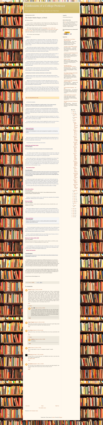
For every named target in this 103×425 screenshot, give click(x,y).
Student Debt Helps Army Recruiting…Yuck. (75, 186)
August (74, 193)
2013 (73, 216)
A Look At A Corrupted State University (71, 52)
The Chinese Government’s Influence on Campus (70, 102)
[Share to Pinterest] (41, 282)
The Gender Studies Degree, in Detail (75, 144)
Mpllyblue (33, 339)
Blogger (60, 417)
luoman (53, 417)
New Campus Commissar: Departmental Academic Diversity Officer (70, 73)
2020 (73, 111)
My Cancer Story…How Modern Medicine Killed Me (69, 40)
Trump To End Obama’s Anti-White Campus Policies (75, 156)
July (74, 194)
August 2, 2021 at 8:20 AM (38, 354)
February (75, 202)
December (75, 114)
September (75, 190)
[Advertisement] (42, 396)
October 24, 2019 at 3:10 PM (40, 339)
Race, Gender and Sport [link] (30, 167)
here (65, 21)
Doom (32, 308)
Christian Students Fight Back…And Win (70, 88)
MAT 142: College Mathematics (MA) (32, 97)
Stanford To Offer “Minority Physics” (75, 181)
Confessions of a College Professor (45, 5)
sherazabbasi (30, 363)
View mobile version (42, 407)
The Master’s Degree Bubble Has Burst (70, 46)
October (74, 120)
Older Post (57, 405)
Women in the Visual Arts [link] (30, 250)
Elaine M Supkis (31, 322)
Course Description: (30, 129)
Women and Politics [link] (29, 218)
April (74, 199)
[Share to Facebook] (40, 282)
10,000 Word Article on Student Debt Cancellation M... (75, 176)
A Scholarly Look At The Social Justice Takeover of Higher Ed (70, 81)
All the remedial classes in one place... (70, 94)
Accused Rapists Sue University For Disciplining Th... (75, 125)
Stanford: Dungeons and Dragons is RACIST (75, 132)
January (74, 205)
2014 (73, 215)
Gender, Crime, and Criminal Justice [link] (31, 145)
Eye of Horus (30, 330)
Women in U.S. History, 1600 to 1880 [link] (32, 238)
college (29, 367)
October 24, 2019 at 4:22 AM (39, 322)
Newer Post (27, 405)
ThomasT (30, 289)
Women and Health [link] (28, 201)
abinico (29, 347)
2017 (73, 210)
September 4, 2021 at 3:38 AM (38, 363)
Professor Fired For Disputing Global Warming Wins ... (75, 163)
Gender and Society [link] (30, 128)
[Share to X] (39, 282)
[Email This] (37, 282)
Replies (30, 305)
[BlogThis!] (38, 282)
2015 (73, 213)
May (74, 198)
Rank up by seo (31, 354)
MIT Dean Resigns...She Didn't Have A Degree (75, 149)
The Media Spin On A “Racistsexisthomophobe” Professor (70, 66)
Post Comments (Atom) (34, 410)
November (75, 117)
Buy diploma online (31, 358)
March (74, 201)
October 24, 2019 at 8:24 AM (38, 330)
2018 (73, 208)
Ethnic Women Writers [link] (29, 189)
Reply (29, 303)
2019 (73, 113)
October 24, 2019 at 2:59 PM (40, 307)
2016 (73, 211)
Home (42, 405)
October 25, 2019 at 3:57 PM (36, 347)
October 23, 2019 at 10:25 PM (37, 289)
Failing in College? (67, 59)
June (74, 196)
